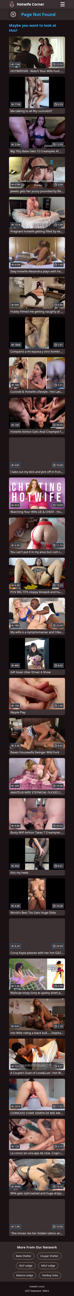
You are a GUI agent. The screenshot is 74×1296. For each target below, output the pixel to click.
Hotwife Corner (30, 4)
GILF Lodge (25, 1265)
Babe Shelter (23, 1256)
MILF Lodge (48, 1265)
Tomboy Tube (50, 1275)
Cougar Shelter (49, 1256)
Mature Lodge (24, 1275)
